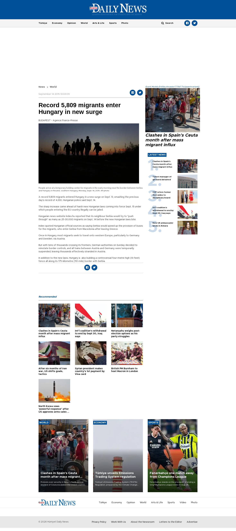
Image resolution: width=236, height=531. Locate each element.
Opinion (71, 23)
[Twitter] (194, 23)
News (42, 87)
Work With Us (118, 522)
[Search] (162, 23)
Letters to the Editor (170, 522)
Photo (124, 23)
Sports (113, 23)
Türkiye (43, 23)
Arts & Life (98, 23)
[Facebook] (187, 23)
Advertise (192, 522)
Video (183, 502)
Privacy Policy (99, 522)
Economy (57, 23)
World (84, 23)
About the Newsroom (142, 522)
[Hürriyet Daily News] (118, 9)
